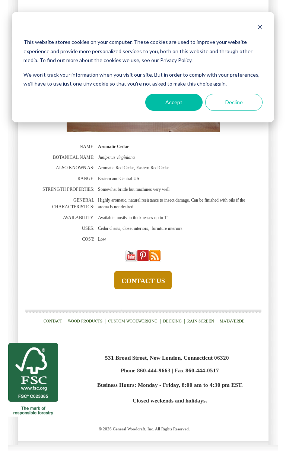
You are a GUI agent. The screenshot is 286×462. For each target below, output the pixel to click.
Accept (173, 102)
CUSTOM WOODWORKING (133, 321)
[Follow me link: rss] (155, 260)
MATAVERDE (232, 321)
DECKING (172, 321)
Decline (234, 102)
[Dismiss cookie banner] (260, 28)
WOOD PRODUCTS (85, 321)
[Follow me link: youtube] (131, 260)
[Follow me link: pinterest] (143, 260)
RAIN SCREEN (200, 321)
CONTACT (53, 321)
